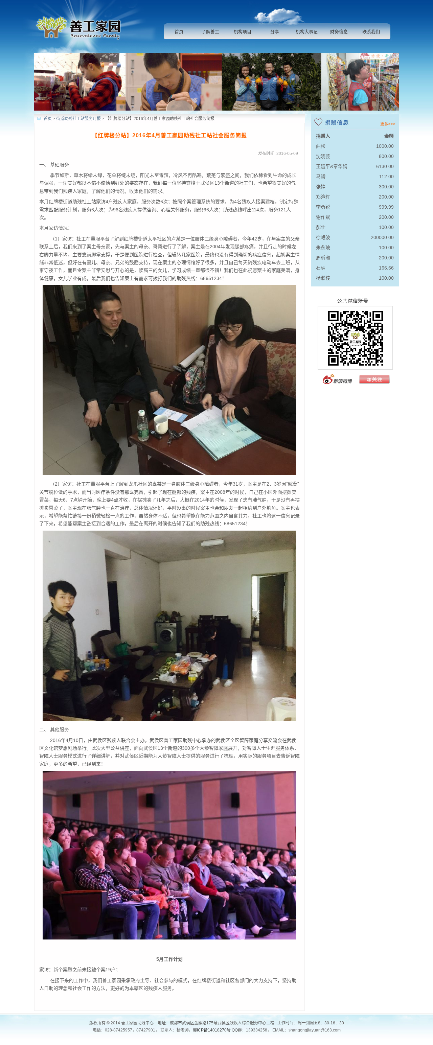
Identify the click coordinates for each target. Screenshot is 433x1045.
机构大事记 (307, 31)
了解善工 (210, 31)
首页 (179, 31)
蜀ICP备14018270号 (212, 1030)
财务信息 (339, 31)
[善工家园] (355, 384)
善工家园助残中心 (80, 26)
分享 (274, 31)
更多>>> (387, 124)
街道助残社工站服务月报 (78, 118)
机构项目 (242, 31)
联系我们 (371, 31)
